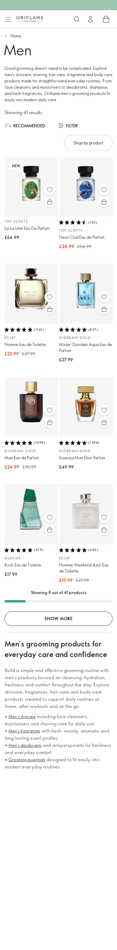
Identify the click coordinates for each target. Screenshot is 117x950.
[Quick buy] (49, 202)
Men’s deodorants (24, 745)
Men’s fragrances (24, 731)
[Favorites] (49, 189)
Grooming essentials (26, 759)
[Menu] (8, 19)
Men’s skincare (22, 716)
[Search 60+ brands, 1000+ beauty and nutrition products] (76, 19)
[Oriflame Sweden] (30, 18)
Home (15, 36)
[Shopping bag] (106, 19)
